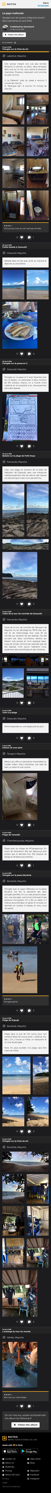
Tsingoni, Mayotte (16, 754)
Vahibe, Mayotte (15, 1337)
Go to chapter (7, 42)
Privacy (5, 1478)
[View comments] (29, 237)
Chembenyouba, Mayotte (20, 840)
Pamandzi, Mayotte (17, 462)
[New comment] (29, 738)
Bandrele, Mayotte (16, 881)
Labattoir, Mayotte (16, 56)
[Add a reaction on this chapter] (21, 237)
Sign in (46, 3)
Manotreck (29, 27)
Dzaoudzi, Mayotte (16, 253)
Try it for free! (43, 6)
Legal (4, 1482)
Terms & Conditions (11, 1486)
